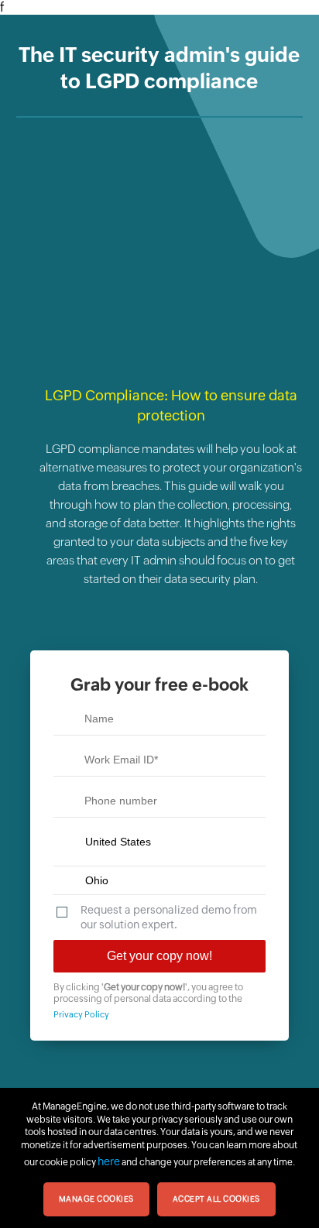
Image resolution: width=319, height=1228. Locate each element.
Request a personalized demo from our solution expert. (169, 917)
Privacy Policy (81, 1014)
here (109, 1161)
